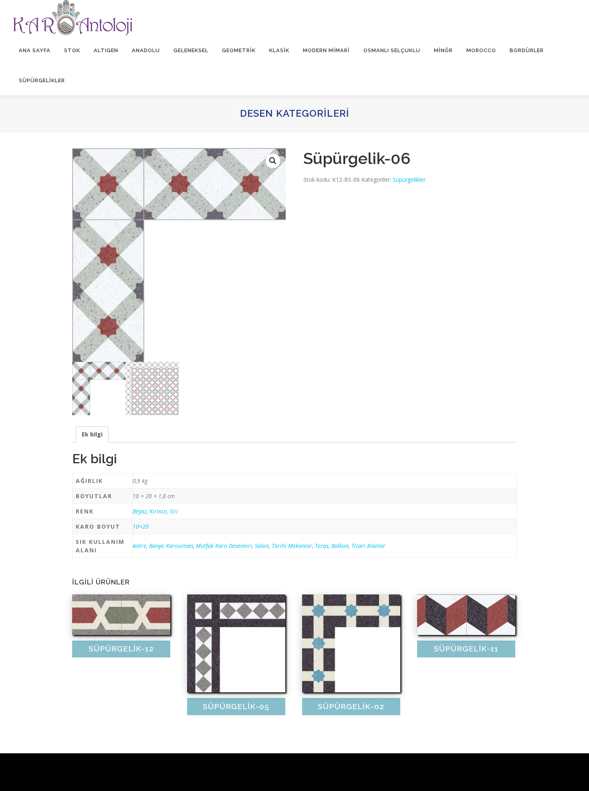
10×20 (141, 526)
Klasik (279, 50)
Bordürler (527, 50)
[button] (273, 161)
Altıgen (106, 50)
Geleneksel (190, 50)
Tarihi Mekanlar (292, 546)
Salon (262, 546)
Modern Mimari (326, 50)
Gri (174, 511)
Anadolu (146, 50)
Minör (443, 50)
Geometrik (239, 50)
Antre (139, 546)
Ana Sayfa (34, 50)
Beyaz (140, 511)
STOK (72, 50)
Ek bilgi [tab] (92, 434)
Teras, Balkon (332, 546)
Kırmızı (158, 511)
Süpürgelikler (42, 80)
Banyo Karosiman (171, 546)
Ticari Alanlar (368, 546)
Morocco (481, 50)
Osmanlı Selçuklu (391, 50)
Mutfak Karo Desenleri (224, 546)
